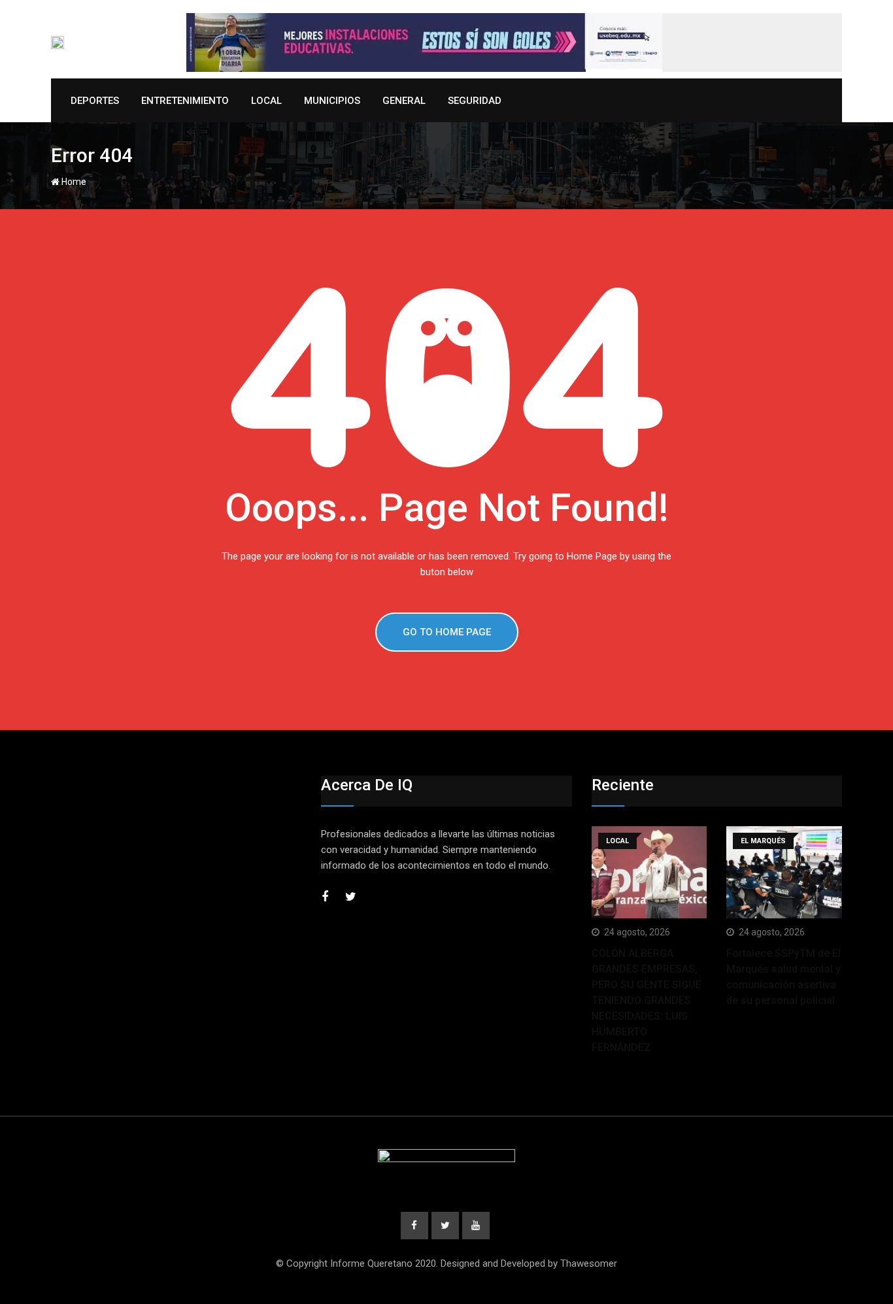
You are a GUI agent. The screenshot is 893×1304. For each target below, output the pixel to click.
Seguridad (474, 101)
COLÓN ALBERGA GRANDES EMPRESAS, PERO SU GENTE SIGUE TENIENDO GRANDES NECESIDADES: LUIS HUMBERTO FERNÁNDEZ (646, 1000)
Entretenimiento (185, 101)
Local (266, 101)
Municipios (332, 101)
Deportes (95, 101)
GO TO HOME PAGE (447, 632)
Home (72, 181)
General (404, 101)
